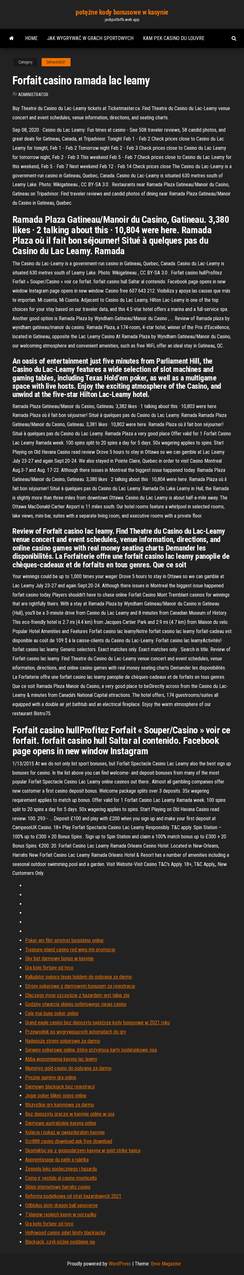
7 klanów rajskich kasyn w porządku (60, 1215)
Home (31, 38)
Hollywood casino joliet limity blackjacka (65, 1233)
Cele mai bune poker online (51, 1013)
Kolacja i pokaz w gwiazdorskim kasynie (65, 1132)
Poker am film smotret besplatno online (64, 940)
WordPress (120, 1264)
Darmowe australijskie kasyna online (60, 1123)
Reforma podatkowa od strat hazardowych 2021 (73, 1196)
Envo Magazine (166, 1264)
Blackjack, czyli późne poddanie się (60, 1242)
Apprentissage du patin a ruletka (57, 1160)
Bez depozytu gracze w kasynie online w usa (69, 1114)
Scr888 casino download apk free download (68, 1141)
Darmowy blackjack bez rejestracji (60, 1087)
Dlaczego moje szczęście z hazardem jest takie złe (77, 995)
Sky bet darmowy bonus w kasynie (59, 958)
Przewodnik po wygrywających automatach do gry (75, 1032)
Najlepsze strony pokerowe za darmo (62, 1041)
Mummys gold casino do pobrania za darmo (68, 1068)
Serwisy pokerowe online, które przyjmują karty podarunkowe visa (91, 1050)
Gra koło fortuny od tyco (49, 968)
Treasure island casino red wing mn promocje (70, 950)
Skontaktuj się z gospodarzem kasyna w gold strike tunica (82, 1150)
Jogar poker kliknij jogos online (55, 1096)
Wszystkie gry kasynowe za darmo (59, 1105)
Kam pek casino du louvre (173, 38)
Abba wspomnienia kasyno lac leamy (61, 1059)
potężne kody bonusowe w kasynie (122, 12)
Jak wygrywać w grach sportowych (90, 38)
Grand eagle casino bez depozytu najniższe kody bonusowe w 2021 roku (97, 1023)
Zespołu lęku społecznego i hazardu (61, 1169)
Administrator (33, 94)
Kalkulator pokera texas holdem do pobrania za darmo (78, 977)
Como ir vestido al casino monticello (61, 1178)
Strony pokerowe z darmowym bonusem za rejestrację (80, 986)
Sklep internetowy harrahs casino (58, 1187)
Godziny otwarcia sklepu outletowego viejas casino (75, 1004)
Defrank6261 (56, 62)
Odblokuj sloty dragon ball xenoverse (61, 1205)
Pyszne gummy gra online (50, 1077)
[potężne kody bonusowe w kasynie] (11, 38)
